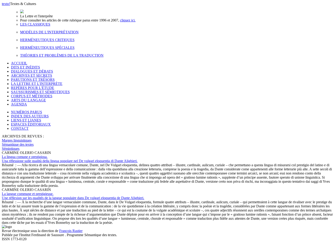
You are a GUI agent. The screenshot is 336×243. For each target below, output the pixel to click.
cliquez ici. (128, 20)
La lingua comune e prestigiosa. (70, 159)
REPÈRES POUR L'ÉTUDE (32, 88)
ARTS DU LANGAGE (28, 100)
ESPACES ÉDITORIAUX (31, 124)
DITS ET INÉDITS (25, 67)
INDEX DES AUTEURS (30, 116)
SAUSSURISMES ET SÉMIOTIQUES (40, 92)
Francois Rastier (71, 231)
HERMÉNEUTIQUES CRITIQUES (47, 40)
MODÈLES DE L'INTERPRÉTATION (49, 32)
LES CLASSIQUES (35, 24)
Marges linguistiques (17, 140)
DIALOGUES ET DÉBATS (32, 71)
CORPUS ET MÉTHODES (31, 96)
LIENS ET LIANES (26, 120)
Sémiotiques (10, 149)
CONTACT (20, 128)
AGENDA (19, 104)
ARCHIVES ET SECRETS (31, 75)
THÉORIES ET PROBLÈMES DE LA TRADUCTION (62, 55)
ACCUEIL (19, 63)
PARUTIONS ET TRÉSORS (33, 80)
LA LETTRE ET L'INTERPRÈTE (36, 84)
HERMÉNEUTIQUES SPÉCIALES (47, 48)
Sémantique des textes (18, 144)
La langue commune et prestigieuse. (73, 196)
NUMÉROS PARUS (26, 112)
